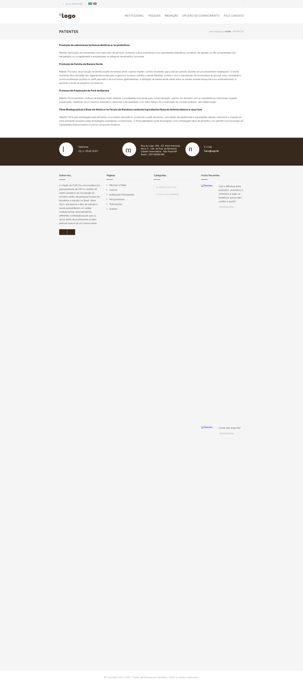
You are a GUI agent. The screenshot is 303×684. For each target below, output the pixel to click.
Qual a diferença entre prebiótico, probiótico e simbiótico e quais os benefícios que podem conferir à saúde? (231, 194)
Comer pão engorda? (230, 428)
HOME (228, 31)
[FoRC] (88, 16)
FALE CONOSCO (234, 15)
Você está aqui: (216, 31)
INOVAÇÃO (171, 15)
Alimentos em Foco (166, 187)
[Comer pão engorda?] (208, 544)
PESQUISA (154, 15)
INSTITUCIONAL (134, 15)
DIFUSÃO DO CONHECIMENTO (201, 15)
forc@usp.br (211, 151)
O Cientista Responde (167, 194)
